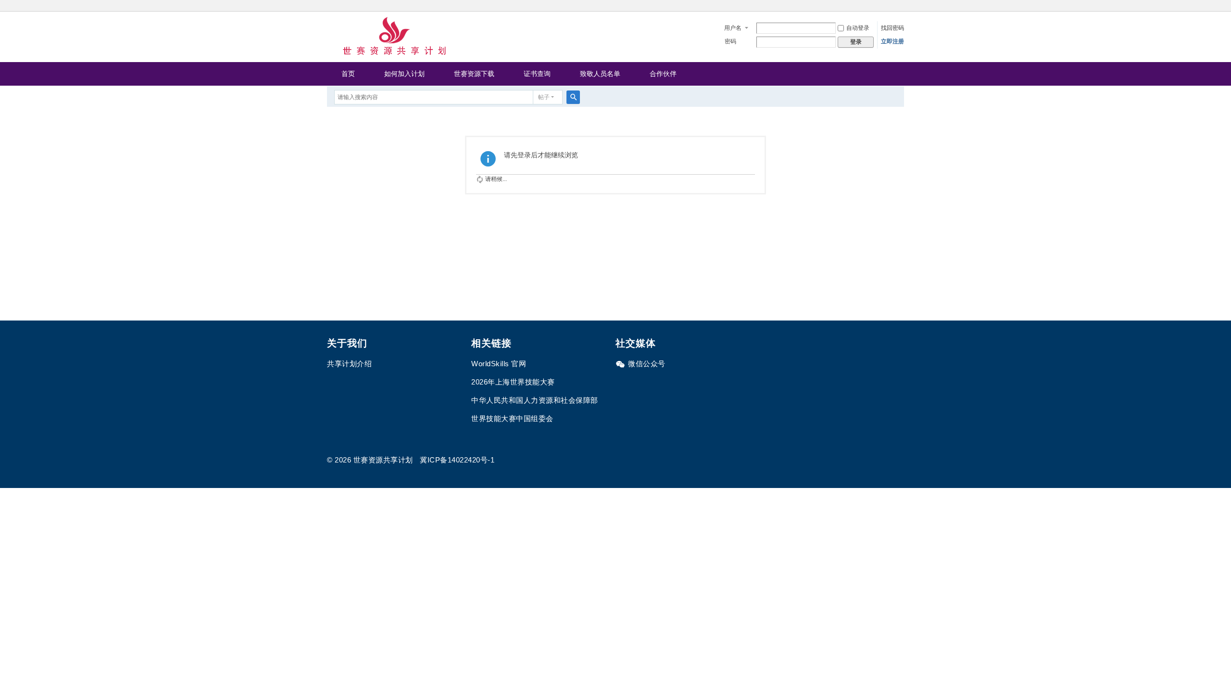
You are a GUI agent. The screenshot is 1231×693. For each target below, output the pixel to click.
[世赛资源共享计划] (394, 36)
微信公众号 (647, 363)
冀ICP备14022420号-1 (457, 460)
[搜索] (573, 97)
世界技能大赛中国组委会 (512, 418)
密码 (730, 41)
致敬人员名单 (600, 73)
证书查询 (537, 73)
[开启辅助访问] (901, 6)
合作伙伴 (663, 73)
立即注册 (892, 41)
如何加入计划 (404, 73)
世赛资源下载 (474, 73)
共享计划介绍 (349, 363)
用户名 (732, 28)
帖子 (544, 97)
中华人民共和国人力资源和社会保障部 (534, 400)
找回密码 (892, 28)
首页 (348, 73)
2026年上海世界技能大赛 (513, 382)
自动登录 (857, 28)
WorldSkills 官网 (498, 363)
